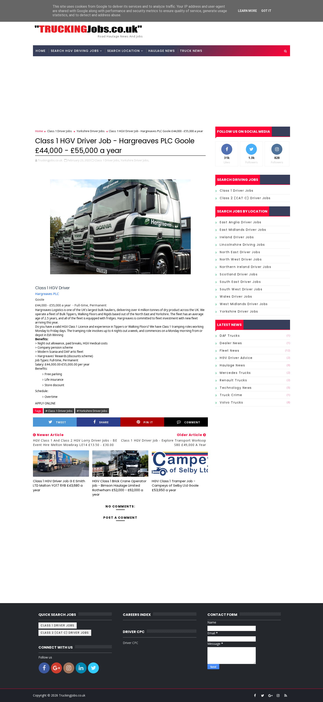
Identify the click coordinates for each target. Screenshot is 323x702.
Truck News (191, 51)
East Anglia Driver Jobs (240, 222)
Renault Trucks (233, 380)
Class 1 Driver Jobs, (107, 160)
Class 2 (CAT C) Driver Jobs (245, 198)
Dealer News (231, 343)
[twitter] (262, 695)
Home (40, 51)
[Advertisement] (161, 89)
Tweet (61, 422)
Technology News (236, 388)
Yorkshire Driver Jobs (91, 131)
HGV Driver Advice (236, 358)
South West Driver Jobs (241, 289)
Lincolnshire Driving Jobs (242, 244)
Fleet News (229, 350)
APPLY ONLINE (45, 403)
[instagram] (278, 695)
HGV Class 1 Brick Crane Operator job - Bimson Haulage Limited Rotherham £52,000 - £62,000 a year (119, 488)
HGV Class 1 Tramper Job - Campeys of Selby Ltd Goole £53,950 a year (175, 485)
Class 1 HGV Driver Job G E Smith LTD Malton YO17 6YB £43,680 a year (59, 485)
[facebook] (255, 695)
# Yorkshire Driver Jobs (92, 411)
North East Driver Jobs (240, 252)
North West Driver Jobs (241, 259)
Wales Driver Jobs (236, 296)
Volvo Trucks (231, 402)
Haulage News (161, 51)
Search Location (123, 51)
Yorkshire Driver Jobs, (135, 160)
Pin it (148, 422)
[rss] (285, 695)
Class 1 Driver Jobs (59, 131)
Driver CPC (130, 643)
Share (104, 422)
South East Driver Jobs (240, 282)
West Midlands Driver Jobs (244, 304)
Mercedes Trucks (235, 373)
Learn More (247, 11)
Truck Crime (231, 395)
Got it (266, 11)
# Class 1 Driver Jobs (59, 411)
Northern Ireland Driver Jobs (245, 267)
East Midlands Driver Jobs (243, 229)
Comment (192, 422)
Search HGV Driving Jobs (75, 51)
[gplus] (270, 695)
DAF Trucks (230, 335)
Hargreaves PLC (47, 293)
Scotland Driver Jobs (239, 274)
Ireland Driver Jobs (237, 237)
